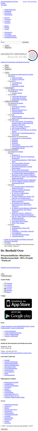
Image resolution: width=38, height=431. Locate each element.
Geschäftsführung (17, 83)
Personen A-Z (16, 155)
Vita (2, 274)
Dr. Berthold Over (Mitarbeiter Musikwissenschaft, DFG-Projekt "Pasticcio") (21, 204)
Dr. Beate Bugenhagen (18, 219)
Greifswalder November (19, 98)
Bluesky (8, 292)
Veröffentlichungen (6, 276)
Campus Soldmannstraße (11, 334)
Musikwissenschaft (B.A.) (19, 110)
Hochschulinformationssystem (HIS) (22, 146)
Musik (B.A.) (16, 108)
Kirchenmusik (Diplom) (19, 106)
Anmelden (4, 5)
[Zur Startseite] (19, 60)
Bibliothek (15, 141)
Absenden (25, 42)
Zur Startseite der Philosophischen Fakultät (20, 74)
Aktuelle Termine (17, 93)
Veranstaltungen (9, 88)
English (3, 3)
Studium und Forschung (11, 101)
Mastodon (9, 290)
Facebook (9, 287)
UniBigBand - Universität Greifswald (23, 231)
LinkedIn (9, 285)
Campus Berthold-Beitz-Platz (12, 333)
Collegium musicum (18, 236)
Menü (6, 65)
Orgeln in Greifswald (18, 79)
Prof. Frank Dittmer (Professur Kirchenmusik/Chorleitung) (21, 164)
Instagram (9, 283)
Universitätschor (16, 233)
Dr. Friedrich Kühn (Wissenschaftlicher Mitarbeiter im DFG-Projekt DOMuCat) (23, 174)
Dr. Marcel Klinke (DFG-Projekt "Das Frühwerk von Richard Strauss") (23, 197)
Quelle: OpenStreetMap (30, 1)
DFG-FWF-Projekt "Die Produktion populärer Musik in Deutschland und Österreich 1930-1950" (22, 123)
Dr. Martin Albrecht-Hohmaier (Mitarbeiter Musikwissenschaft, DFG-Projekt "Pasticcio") (24, 209)
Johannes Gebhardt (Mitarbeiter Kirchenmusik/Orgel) (21, 190)
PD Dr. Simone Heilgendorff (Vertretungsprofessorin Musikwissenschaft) (24, 170)
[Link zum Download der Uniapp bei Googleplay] (18, 319)
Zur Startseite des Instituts (15, 89)
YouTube (9, 288)
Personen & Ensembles (11, 150)
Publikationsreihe (17, 116)
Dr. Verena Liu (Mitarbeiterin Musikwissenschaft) (20, 194)
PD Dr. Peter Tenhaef (18, 223)
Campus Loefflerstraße (11, 336)
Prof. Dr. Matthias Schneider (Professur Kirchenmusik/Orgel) (23, 182)
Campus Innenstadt (10, 331)
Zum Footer (14, 1)
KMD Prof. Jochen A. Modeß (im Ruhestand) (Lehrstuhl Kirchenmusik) (23, 214)
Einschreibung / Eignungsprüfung (21, 138)
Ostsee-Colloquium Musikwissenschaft (23, 118)
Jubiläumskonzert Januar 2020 (20, 228)
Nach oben (4, 429)
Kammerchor (15, 226)
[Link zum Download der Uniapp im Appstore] (18, 307)
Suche (2, 42)
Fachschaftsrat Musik (18, 86)
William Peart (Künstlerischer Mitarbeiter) (24, 180)
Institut (7, 72)
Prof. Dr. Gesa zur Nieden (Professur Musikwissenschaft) (22, 200)
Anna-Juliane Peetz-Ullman (20, 221)
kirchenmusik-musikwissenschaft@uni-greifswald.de (16, 353)
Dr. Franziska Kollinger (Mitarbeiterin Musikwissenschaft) (23, 187)
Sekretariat (15, 84)
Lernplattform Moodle (18, 148)
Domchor (14, 229)
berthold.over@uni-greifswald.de (10, 267)
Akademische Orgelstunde (19, 99)
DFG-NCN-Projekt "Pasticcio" (21, 126)
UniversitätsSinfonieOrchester (20, 234)
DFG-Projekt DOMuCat (19, 128)
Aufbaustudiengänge (18, 113)
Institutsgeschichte (17, 78)
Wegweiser (8, 69)
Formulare (15, 140)
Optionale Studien (17, 111)
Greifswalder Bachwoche (19, 96)
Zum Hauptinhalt (6, 1)
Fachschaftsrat (16, 145)
